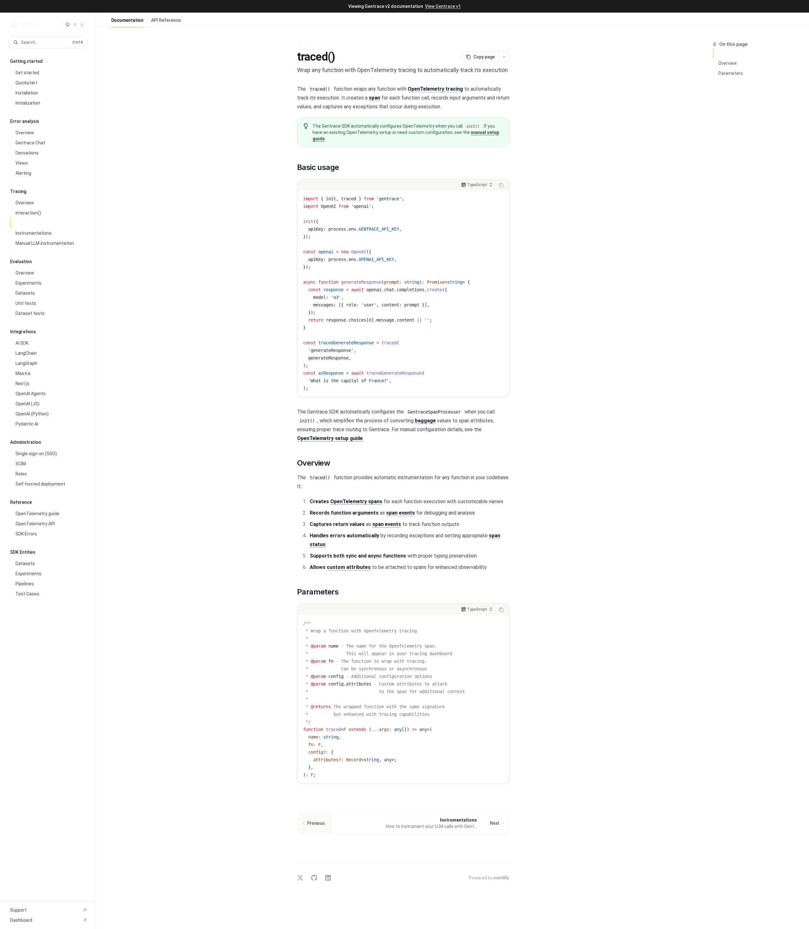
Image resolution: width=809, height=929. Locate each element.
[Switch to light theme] (75, 24)
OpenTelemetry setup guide (330, 438)
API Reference (166, 20)
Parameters (730, 73)
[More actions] (504, 56)
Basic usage (730, 53)
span (374, 98)
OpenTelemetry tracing (435, 89)
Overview (727, 63)
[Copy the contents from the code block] (501, 185)
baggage (425, 421)
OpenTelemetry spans (356, 501)
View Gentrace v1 (443, 6)
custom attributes (349, 567)
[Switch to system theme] (67, 24)
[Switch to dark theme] (82, 24)
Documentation (127, 20)
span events (400, 513)
